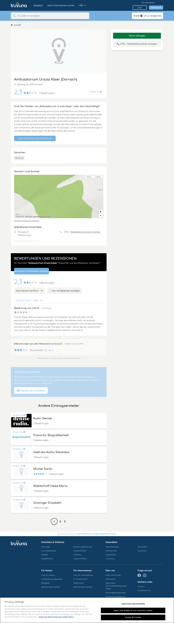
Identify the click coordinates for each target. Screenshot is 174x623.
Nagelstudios (47, 558)
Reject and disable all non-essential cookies (133, 610)
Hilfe (81, 5)
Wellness (77, 554)
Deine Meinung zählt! (89, 534)
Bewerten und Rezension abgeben (31, 271)
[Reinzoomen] (101, 212)
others (48, 216)
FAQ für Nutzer (48, 575)
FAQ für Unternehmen (83, 575)
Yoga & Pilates (79, 558)
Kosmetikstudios (48, 550)
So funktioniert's (80, 579)
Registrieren (156, 8)
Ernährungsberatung (82, 547)
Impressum (110, 579)
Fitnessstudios (79, 550)
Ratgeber (38, 5)
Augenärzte (110, 554)
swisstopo (28, 216)
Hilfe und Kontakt (113, 575)
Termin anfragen (137, 35)
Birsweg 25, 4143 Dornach (30, 84)
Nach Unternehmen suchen (60, 5)
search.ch (20, 216)
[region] (58, 196)
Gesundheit (111, 542)
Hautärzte (142, 550)
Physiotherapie (112, 547)
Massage (45, 547)
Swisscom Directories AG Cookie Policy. (56, 617)
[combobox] (52, 15)
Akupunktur (143, 547)
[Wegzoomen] (101, 216)
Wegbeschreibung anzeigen (26, 220)
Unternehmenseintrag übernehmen (34, 138)
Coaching (109, 558)
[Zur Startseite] (21, 5)
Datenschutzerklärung (115, 596)
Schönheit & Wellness (52, 542)
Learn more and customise (133, 603)
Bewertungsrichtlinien (50, 587)
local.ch (141, 586)
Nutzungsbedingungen (115, 592)
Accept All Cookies (133, 617)
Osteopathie (111, 550)
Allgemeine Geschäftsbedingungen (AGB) (115, 586)
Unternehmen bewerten (51, 579)
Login (140, 8)
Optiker (44, 554)
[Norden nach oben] (101, 182)
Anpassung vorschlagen (32, 390)
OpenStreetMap (39, 216)
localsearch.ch (144, 590)
